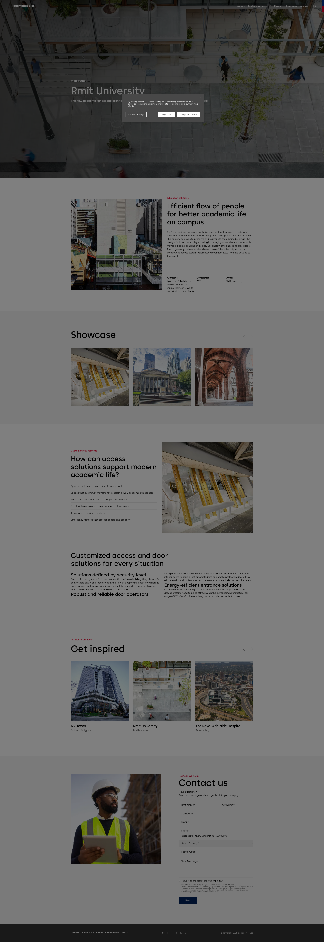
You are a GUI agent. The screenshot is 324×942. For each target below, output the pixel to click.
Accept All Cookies (189, 115)
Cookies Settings (136, 115)
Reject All (166, 115)
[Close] (200, 97)
